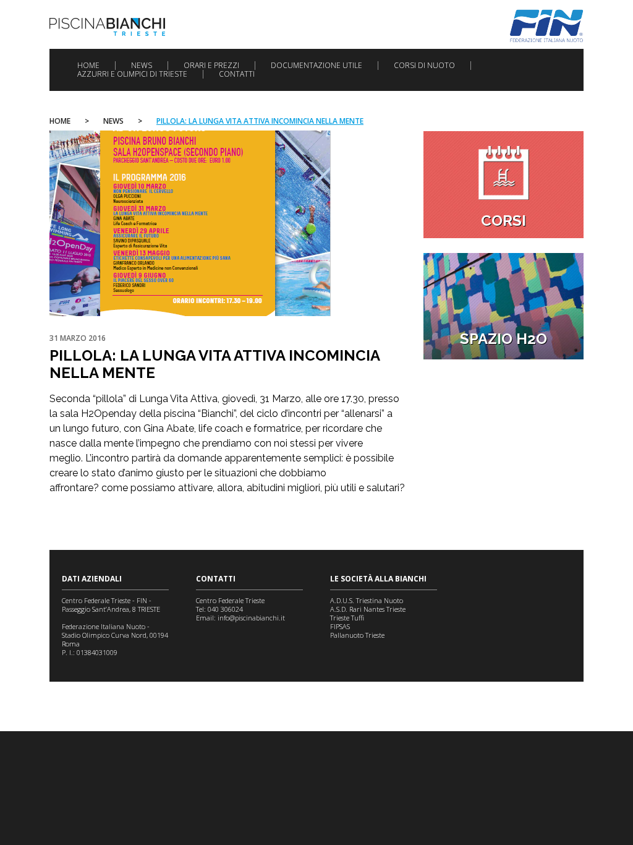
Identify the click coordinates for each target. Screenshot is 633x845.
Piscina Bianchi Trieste (107, 27)
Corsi (503, 220)
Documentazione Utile (316, 65)
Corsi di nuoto (424, 65)
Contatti (237, 74)
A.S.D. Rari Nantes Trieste (368, 609)
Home (88, 65)
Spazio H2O (503, 339)
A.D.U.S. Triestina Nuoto (366, 600)
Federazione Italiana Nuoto (547, 26)
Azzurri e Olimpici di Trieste (132, 74)
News (141, 65)
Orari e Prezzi (211, 65)
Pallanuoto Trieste (357, 635)
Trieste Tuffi (347, 617)
